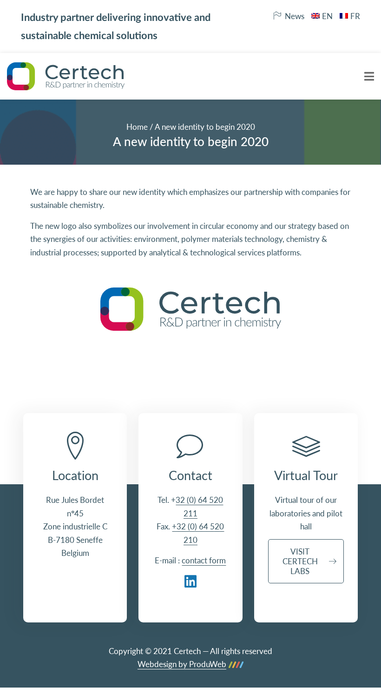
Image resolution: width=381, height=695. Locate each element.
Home (137, 127)
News (294, 16)
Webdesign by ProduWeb (182, 664)
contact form (204, 560)
